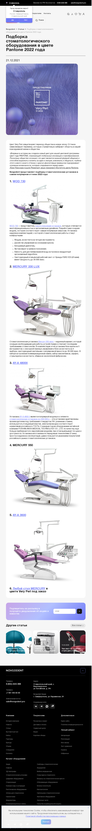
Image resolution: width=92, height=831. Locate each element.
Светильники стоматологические (48, 793)
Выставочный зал (12, 732)
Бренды (9, 742)
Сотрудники (10, 750)
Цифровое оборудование (14, 778)
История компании (12, 721)
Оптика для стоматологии (15, 793)
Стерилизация (11, 782)
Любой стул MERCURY (29, 588)
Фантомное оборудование (46, 796)
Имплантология (42, 789)
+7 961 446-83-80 (13, 693)
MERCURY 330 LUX (26, 266)
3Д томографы (11, 771)
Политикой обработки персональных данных (46, 816)
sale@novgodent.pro (78, 3)
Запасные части (42, 800)
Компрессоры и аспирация (15, 786)
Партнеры (9, 739)
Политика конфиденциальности (72, 724)
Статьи (8, 728)
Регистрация (65, 739)
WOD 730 (19, 181)
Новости (9, 724)
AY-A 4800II (20, 363)
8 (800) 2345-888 (13, 684)
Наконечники (10, 796)
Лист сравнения (66, 746)
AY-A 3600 (19, 515)
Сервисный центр (39, 728)
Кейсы (8, 735)
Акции (8, 764)
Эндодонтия (41, 768)
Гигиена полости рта (44, 786)
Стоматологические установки (16, 775)
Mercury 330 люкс (46, 342)
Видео (35, 732)
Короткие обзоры (39, 735)
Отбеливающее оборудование (47, 782)
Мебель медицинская (44, 771)
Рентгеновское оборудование (16, 789)
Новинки (9, 768)
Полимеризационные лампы (16, 804)
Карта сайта (65, 721)
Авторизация (65, 735)
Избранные (65, 753)
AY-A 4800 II (25, 417)
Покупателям (36, 13)
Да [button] (12, 20)
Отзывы (8, 746)
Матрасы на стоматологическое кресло (50, 778)
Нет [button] (25, 20)
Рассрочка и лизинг (40, 721)
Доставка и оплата (39, 724)
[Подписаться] (79, 611)
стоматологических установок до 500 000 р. (30, 419)
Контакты (47, 13)
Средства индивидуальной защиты (49, 804)
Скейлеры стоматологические (47, 764)
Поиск (41, 20)
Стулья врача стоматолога (46, 775)
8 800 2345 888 (62, 3)
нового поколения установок (48, 226)
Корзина (64, 750)
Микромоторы (11, 800)
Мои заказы (65, 742)
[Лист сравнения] (72, 14)
